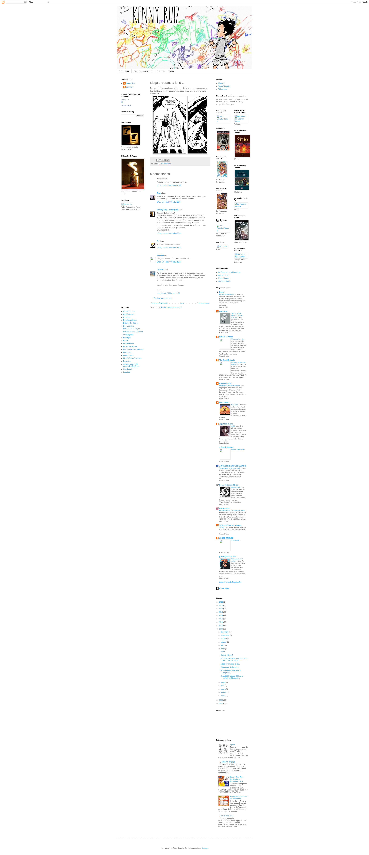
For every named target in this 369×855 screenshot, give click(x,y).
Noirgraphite (224, 508)
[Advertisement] (129, 258)
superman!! (235, 540)
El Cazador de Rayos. (131, 329)
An (158, 241)
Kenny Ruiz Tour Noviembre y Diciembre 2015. (236, 779)
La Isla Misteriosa (165, 163)
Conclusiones (128, 314)
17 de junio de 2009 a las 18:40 (169, 185)
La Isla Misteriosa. (227, 816)
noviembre (225, 635)
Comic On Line (129, 311)
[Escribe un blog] (160, 160)
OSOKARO (223, 311)
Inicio (182, 303)
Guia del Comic (224, 281)
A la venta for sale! (237, 339)
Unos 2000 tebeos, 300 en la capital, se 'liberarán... (232, 677)
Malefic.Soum (128, 355)
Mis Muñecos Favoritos (132, 358)
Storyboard (127, 369)
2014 (221, 612)
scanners (129, 87)
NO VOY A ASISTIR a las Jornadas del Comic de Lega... (234, 659)
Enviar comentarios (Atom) (171, 307)
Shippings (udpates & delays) (229, 385)
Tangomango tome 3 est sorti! (229, 468)
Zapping (126, 372)
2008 (221, 700)
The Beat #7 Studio (227, 360)
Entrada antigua (203, 303)
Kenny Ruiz (130, 83)
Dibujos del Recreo (130, 323)
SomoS (222, 527)
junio (223, 649)
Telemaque (222, 89)
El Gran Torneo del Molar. (133, 332)
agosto (224, 642)
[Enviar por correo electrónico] (157, 160)
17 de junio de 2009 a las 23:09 (169, 233)
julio (223, 645)
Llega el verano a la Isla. (230, 664)
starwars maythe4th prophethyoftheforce (131, 365)
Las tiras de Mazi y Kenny (133, 349)
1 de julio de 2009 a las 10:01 (168, 293)
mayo (223, 682)
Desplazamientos (130, 320)
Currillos (126, 317)
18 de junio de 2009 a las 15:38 (169, 248)
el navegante (128, 335)
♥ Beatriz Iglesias (226, 447)
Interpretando (128, 344)
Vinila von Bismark (237, 449)
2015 (221, 609)
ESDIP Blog (224, 588)
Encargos (127, 338)
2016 (221, 605)
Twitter (171, 71)
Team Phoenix (224, 86)
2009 (221, 629)
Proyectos (127, 361)
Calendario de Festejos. (230, 667)
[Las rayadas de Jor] (227, 557)
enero (223, 696)
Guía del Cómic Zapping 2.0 (230, 582)
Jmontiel (160, 255)
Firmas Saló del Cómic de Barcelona (239, 798)
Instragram (161, 71)
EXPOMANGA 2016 (227, 762)
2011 (221, 622)
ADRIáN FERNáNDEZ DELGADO (232, 466)
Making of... (127, 352)
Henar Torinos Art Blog (228, 485)
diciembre (225, 632)
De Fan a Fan (223, 275)
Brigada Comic (225, 383)
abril (223, 686)
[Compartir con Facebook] (165, 160)
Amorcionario (236, 487)
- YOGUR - (161, 270)
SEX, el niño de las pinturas (230, 525)
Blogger (205, 848)
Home (221, 292)
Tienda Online (124, 71)
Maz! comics (224, 403)
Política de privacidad (227, 294)
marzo (223, 689)
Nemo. (223, 652)
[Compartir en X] (162, 160)
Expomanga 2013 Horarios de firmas (232, 510)
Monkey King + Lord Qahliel (168, 210)
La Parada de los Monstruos (229, 272)
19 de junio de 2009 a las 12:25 (169, 262)
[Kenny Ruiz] (122, 103)
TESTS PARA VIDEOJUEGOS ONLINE (237, 316)
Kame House (223, 278)
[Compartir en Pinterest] (168, 160)
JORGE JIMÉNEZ (226, 538)
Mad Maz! (235, 405)
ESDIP (125, 341)
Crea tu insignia (126, 105)
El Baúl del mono (226, 337)
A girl (233, 426)
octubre (224, 639)
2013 (221, 616)
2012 (221, 619)
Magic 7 (221, 83)
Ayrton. (233, 745)
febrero (224, 692)
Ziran (159, 193)
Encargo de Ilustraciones (143, 71)
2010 (221, 626)
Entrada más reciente (159, 303)
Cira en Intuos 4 (227, 655)
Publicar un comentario (163, 298)
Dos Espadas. (128, 326)
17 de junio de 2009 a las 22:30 (169, 202)
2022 (221, 602)
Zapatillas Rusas (226, 424)
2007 (221, 703)
